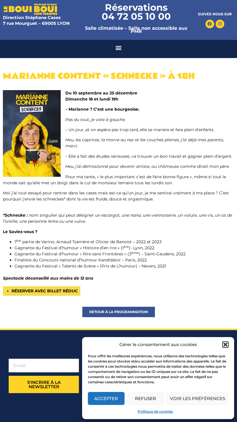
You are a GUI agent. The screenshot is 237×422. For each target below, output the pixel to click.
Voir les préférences (197, 398)
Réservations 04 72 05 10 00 (136, 12)
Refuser (145, 398)
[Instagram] (220, 24)
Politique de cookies (155, 411)
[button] (225, 344)
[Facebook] (209, 24)
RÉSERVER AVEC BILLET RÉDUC (45, 290)
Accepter (106, 398)
